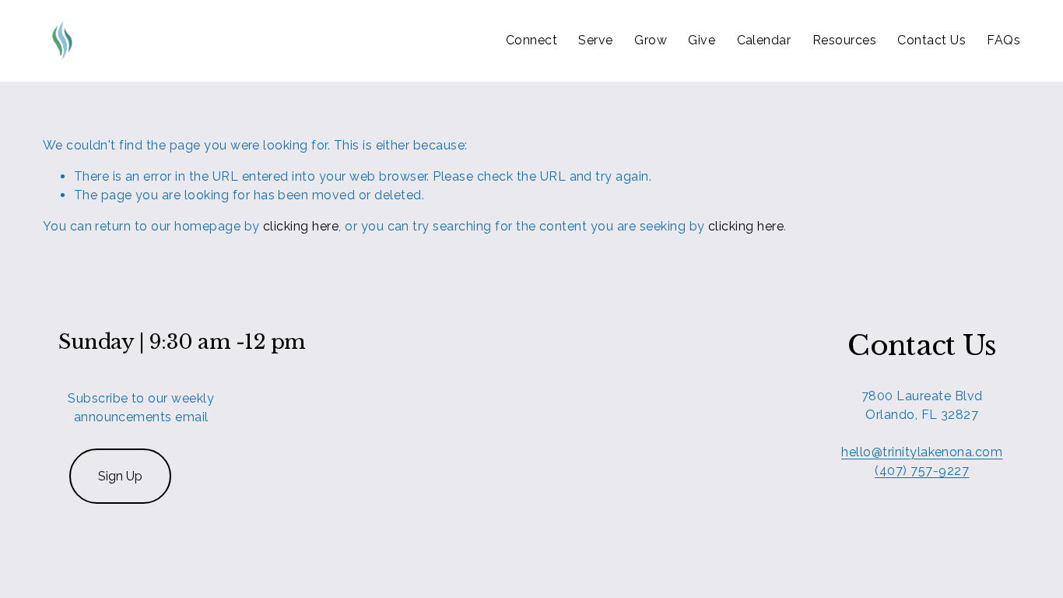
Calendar (764, 40)
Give (701, 40)
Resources (844, 40)
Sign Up (120, 476)
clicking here (301, 226)
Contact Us (931, 40)
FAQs (1003, 40)
